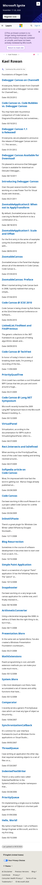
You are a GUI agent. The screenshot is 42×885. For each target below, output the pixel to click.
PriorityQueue (10, 797)
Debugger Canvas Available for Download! (20, 157)
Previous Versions (22, 871)
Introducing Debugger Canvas (20, 181)
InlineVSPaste (10, 518)
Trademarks (6, 882)
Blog (33, 871)
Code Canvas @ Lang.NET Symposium (17, 399)
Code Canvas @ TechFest (16, 351)
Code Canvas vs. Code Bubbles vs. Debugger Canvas (20, 104)
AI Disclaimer (7, 871)
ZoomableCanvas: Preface (17, 279)
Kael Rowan (12, 54)
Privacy (16, 875)
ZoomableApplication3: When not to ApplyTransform (19, 206)
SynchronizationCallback (17, 725)
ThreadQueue (10, 748)
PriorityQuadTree (12, 374)
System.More (10, 679)
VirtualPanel (9, 423)
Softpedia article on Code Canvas (14, 471)
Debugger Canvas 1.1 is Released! (14, 130)
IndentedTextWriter (14, 771)
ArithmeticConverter (14, 610)
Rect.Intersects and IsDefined (20, 446)
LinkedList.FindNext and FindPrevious (16, 327)
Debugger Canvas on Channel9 (20, 80)
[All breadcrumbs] (4, 55)
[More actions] (38, 55)
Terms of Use (31, 878)
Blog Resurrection (13, 541)
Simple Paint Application (16, 564)
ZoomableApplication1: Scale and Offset (19, 232)
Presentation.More (13, 633)
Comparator (9, 702)
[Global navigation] (2, 25)
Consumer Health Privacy (11, 878)
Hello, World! (9, 820)
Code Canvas (9, 495)
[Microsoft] (21, 25)
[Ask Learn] (34, 55)
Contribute (6, 875)
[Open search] (31, 25)
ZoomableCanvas (12, 256)
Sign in (37, 25)
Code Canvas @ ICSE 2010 (17, 302)
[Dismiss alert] (38, 4)
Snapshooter (9, 587)
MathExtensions (11, 656)
